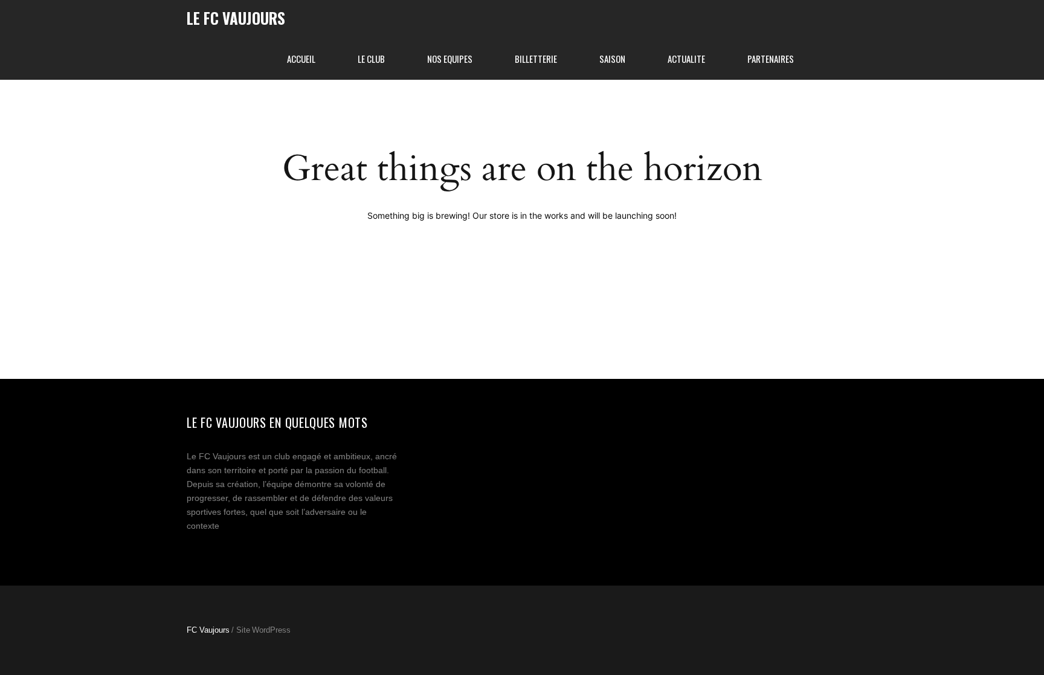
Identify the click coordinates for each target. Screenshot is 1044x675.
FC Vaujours (208, 630)
